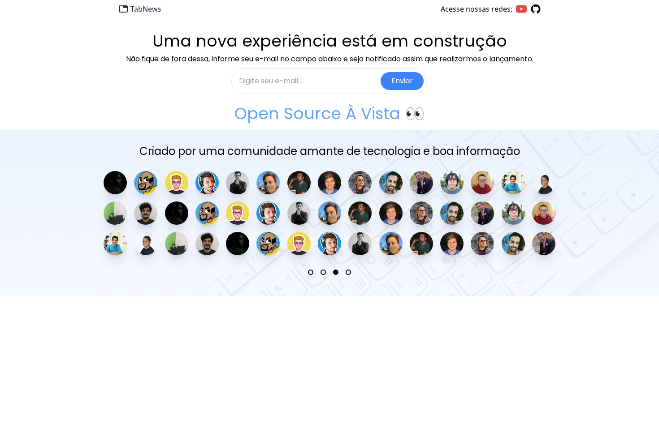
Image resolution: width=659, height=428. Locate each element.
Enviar (402, 81)
